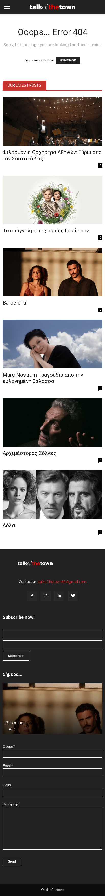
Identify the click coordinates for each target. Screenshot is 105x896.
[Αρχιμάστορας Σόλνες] (52, 422)
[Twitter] (73, 596)
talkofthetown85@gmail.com (62, 581)
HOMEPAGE (68, 60)
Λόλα (9, 525)
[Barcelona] (52, 272)
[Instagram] (46, 596)
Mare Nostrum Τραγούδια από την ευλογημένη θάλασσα (43, 378)
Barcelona (14, 303)
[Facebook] (32, 596)
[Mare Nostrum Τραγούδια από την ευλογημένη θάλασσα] (52, 344)
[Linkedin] (59, 596)
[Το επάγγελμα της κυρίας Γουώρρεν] (52, 200)
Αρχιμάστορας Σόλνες (29, 453)
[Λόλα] (52, 494)
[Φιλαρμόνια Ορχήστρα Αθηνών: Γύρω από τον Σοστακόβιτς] (52, 121)
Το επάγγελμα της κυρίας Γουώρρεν (46, 231)
